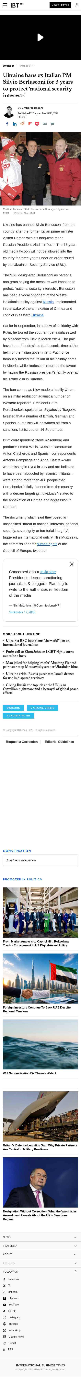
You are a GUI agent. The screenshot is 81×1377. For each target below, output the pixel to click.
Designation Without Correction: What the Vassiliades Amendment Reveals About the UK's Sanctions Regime (40, 1215)
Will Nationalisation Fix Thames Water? (29, 1073)
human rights (47, 544)
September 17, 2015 (22, 612)
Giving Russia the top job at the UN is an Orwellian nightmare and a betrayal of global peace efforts (40, 689)
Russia (48, 302)
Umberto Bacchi (32, 108)
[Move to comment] (52, 123)
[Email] (44, 123)
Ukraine (37, 315)
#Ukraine (48, 572)
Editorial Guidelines (59, 741)
